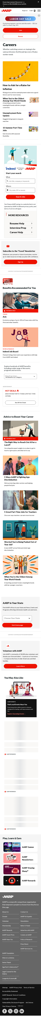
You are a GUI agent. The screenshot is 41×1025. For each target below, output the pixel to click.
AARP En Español (26, 916)
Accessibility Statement (10, 991)
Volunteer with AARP (12, 651)
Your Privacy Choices (9, 1006)
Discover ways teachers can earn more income (19, 515)
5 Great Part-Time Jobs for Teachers (20, 512)
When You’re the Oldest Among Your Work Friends (14, 99)
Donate (4, 916)
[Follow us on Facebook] (4, 1011)
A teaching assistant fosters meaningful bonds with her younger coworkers (19, 584)
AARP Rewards (28, 880)
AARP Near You (7, 939)
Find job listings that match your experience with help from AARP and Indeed (20, 356)
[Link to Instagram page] (16, 1011)
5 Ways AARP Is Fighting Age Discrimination (17, 478)
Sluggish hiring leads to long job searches (13, 120)
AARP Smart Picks (8, 935)
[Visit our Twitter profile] (10, 1011)
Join (20, 30)
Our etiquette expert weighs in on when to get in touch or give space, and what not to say (19, 449)
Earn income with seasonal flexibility (11, 135)
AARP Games (28, 847)
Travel (5, 314)
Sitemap (5, 987)
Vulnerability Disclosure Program (13, 1002)
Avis (4, 317)
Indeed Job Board (10, 351)
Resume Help (17, 223)
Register (25, 10)
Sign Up (20, 262)
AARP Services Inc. (26, 948)
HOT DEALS (10, 391)
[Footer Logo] (20, 896)
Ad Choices (29, 1002)
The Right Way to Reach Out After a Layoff (20, 443)
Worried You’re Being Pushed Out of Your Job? (20, 543)
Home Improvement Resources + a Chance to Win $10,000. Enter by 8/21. (14, 3)
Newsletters (24, 921)
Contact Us (24, 912)
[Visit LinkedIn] (21, 1011)
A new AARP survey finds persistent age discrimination (17, 549)
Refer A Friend (25, 926)
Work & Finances (8, 349)
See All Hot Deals (20, 402)
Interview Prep (18, 228)
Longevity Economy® (9, 978)
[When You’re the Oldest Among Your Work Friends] (33, 103)
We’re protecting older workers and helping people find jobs (18, 484)
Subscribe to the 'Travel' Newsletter (19, 251)
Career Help (16, 232)
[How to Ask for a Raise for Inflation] (20, 71)
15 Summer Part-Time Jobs (12, 129)
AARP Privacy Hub (15, 987)
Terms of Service (28, 987)
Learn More (20, 666)
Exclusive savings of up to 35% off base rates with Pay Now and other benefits (20, 321)
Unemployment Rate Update (12, 114)
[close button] (39, 15)
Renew (20, 36)
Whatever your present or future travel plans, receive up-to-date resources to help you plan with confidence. (20, 255)
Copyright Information (9, 999)
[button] (39, 11)
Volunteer (5, 921)
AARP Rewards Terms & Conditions (13, 995)
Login (31, 10)
